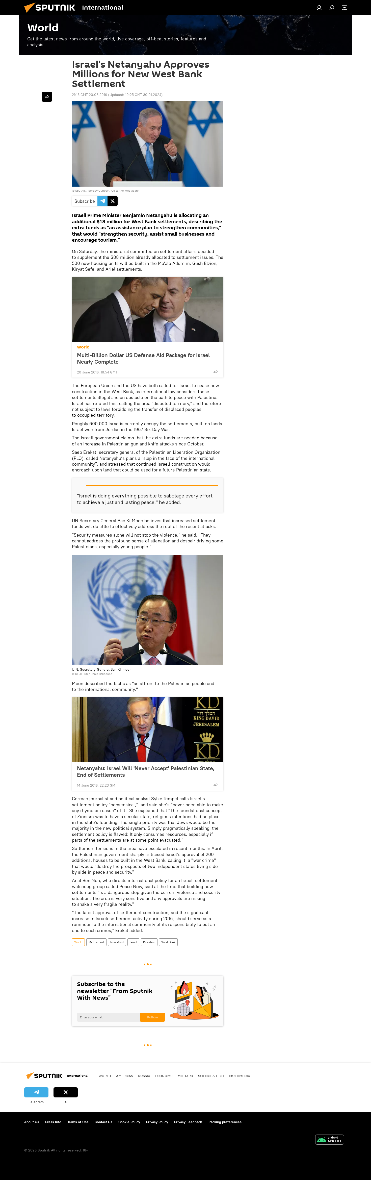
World (83, 347)
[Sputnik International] (51, 14)
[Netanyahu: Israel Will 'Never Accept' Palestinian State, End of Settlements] (147, 729)
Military (185, 1075)
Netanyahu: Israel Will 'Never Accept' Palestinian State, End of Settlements (146, 771)
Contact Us (103, 1122)
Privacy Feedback (188, 1122)
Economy (164, 1075)
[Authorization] (319, 8)
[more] (215, 372)
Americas (124, 1075)
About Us (31, 1122)
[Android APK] (329, 1140)
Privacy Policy (157, 1122)
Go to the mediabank (125, 190)
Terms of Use (78, 1122)
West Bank (168, 942)
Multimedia (239, 1075)
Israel (133, 942)
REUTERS (81, 674)
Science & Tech (211, 1075)
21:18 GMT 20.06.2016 (89, 94)
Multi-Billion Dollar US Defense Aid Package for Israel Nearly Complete (143, 358)
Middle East (96, 942)
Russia (144, 1075)
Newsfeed (117, 942)
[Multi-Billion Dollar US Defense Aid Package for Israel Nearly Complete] (147, 309)
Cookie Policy (129, 1122)
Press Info (53, 1122)
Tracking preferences (225, 1122)
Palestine (149, 942)
